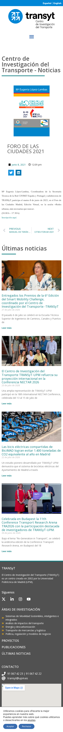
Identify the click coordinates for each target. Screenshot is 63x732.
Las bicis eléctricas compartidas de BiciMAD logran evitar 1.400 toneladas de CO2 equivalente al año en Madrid (31, 450)
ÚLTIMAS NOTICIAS (16, 653)
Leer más (7, 327)
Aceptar (10, 726)
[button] (31, 36)
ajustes (31, 720)
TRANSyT (8, 568)
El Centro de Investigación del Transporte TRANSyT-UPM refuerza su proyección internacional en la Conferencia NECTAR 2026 (30, 376)
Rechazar (26, 726)
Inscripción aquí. (9, 217)
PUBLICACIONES (14, 647)
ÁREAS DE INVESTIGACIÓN (21, 609)
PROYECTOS (10, 641)
